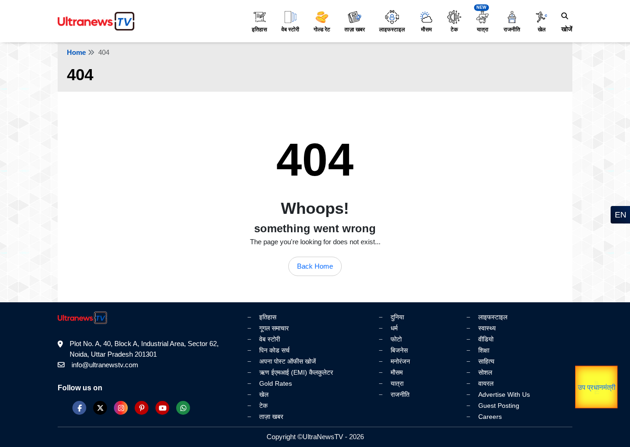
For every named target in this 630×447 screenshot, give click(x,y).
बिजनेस (399, 350)
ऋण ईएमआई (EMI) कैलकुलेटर (296, 372)
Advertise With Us (504, 394)
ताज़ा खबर (355, 29)
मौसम (426, 29)
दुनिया (397, 317)
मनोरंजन (400, 361)
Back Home (315, 266)
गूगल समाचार (274, 328)
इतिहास (259, 29)
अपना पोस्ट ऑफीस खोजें (287, 361)
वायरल (485, 383)
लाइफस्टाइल (392, 29)
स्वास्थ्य (487, 328)
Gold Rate (575, 387)
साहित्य (486, 361)
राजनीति (512, 29)
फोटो (396, 339)
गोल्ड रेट (322, 29)
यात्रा (482, 29)
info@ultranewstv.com (104, 365)
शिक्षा (483, 350)
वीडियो (485, 339)
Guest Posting (498, 405)
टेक (454, 29)
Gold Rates (275, 383)
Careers (490, 416)
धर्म (394, 328)
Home (76, 52)
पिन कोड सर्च (274, 350)
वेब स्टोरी (290, 29)
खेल (542, 29)
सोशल (485, 372)
